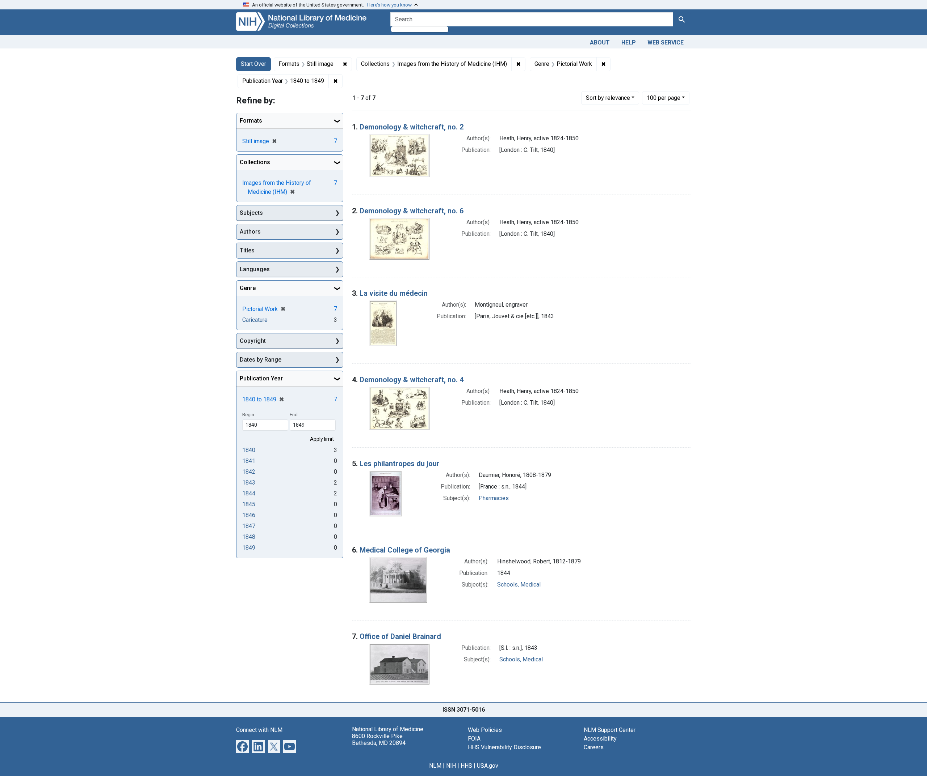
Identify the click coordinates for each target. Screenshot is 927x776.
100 (663, 97)
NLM (435, 765)
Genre (248, 288)
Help (628, 42)
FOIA (474, 738)
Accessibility (600, 738)
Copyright (253, 340)
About (600, 42)
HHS (466, 765)
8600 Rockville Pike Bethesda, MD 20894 (379, 739)
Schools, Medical (519, 584)
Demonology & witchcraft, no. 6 (412, 210)
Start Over (253, 63)
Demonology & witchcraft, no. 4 (412, 379)
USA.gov (487, 765)
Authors (250, 231)
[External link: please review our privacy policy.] (242, 745)
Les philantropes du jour (400, 463)
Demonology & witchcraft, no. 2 (412, 127)
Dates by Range (260, 359)
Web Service (665, 42)
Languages (255, 269)
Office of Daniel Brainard (400, 636)
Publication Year (261, 378)
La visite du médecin (394, 293)
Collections (255, 162)
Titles (247, 250)
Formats (251, 120)
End (294, 414)
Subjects (251, 212)
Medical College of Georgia (405, 550)
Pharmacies (494, 498)
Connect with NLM (259, 729)
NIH (451, 765)
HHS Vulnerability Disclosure (504, 747)
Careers (594, 747)
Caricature (255, 319)
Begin (248, 414)
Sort (608, 97)
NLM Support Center (610, 729)
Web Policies (485, 729)
